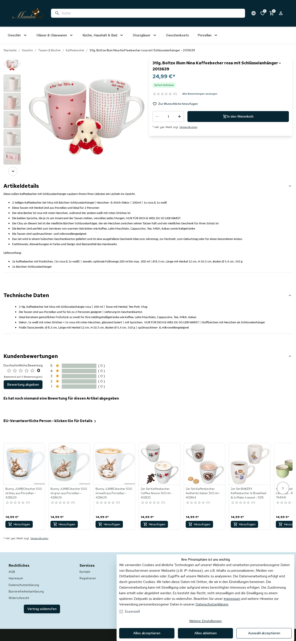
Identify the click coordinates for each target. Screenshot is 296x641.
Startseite (10, 50)
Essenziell (132, 611)
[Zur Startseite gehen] (28, 13)
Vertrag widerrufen (42, 609)
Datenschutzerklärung (211, 604)
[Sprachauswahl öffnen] (253, 13)
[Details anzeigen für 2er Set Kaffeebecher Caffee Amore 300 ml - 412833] (160, 464)
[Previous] (13, 62)
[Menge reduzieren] (157, 116)
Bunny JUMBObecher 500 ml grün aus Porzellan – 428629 (68, 493)
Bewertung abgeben (23, 384)
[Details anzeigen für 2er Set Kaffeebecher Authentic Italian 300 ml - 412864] (205, 464)
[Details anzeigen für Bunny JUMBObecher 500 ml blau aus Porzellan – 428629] (24, 464)
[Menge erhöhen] (179, 116)
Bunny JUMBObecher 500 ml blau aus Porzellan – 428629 (23, 493)
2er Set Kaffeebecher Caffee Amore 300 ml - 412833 (156, 493)
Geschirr (27, 50)
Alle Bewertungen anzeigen (199, 94)
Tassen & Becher (49, 50)
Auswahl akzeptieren (264, 633)
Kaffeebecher (75, 50)
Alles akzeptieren (146, 633)
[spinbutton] (168, 116)
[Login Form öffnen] (280, 13)
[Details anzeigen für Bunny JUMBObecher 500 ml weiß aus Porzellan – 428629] (114, 464)
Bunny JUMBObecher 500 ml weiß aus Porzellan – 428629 (114, 493)
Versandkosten (188, 127)
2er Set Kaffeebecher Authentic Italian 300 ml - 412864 (203, 493)
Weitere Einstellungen (205, 621)
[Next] (13, 171)
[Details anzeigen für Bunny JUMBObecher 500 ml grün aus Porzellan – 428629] (69, 464)
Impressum (232, 598)
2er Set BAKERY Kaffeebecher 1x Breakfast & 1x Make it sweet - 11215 (248, 493)
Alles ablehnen (205, 633)
